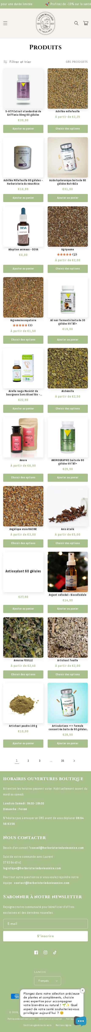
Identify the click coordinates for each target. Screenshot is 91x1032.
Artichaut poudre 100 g (23, 726)
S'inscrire (45, 936)
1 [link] (17, 761)
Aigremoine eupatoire (23, 320)
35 (62, 761)
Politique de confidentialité (21, 1019)
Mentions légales (64, 1025)
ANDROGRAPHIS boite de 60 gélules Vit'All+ (67, 462)
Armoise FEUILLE (23, 660)
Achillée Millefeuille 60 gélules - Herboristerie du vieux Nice (23, 182)
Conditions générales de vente (37, 1025)
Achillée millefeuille (68, 111)
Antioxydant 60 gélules (23, 571)
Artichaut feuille (67, 660)
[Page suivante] (74, 760)
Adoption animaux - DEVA (23, 249)
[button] (76, 23)
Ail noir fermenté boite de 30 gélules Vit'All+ (67, 322)
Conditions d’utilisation (50, 1019)
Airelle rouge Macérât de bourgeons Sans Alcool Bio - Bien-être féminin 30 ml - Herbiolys (23, 392)
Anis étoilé (67, 529)
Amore (23, 460)
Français (43, 981)
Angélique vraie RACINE (23, 529)
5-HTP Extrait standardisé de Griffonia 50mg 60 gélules (23, 113)
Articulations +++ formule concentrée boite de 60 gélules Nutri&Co (68, 727)
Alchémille (68, 391)
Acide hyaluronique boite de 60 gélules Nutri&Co (67, 182)
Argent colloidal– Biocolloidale (67, 595)
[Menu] (5, 23)
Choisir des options (68, 128)
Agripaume (67, 249)
